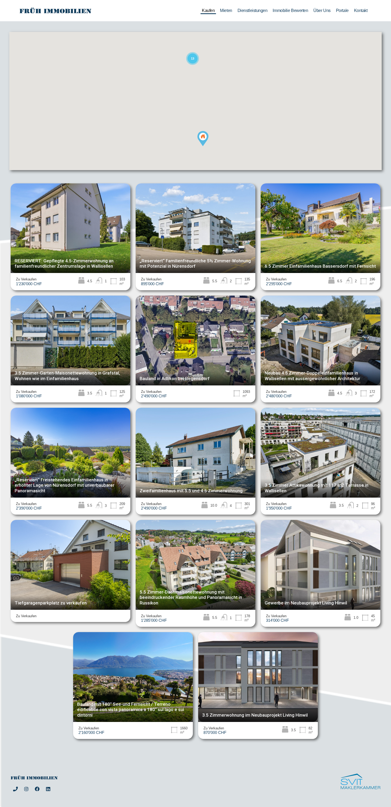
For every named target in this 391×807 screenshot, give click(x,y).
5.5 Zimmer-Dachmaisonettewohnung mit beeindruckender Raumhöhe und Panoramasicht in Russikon (191, 597)
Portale (342, 10)
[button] (208, 146)
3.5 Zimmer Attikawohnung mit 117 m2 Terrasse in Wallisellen (316, 487)
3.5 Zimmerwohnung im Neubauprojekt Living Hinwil (255, 715)
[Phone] (15, 789)
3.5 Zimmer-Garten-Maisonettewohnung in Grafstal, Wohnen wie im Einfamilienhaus (67, 375)
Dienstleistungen (253, 10)
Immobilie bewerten (290, 10)
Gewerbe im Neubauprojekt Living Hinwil (306, 603)
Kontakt (361, 10)
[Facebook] (37, 789)
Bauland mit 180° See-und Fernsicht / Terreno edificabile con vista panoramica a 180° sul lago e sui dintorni (130, 709)
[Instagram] (26, 789)
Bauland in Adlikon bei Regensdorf (175, 378)
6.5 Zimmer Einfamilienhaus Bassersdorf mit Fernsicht (320, 266)
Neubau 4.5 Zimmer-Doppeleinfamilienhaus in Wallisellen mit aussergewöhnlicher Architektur (312, 375)
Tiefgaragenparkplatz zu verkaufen (51, 603)
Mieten (226, 10)
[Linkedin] (48, 789)
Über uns (321, 10)
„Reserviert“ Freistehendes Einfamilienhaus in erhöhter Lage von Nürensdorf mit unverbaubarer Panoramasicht (64, 485)
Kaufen (208, 10)
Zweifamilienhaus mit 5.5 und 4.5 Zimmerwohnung (191, 490)
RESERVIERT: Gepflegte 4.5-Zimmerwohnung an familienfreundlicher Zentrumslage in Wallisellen (64, 263)
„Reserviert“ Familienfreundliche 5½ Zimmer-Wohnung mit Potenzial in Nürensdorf (195, 263)
